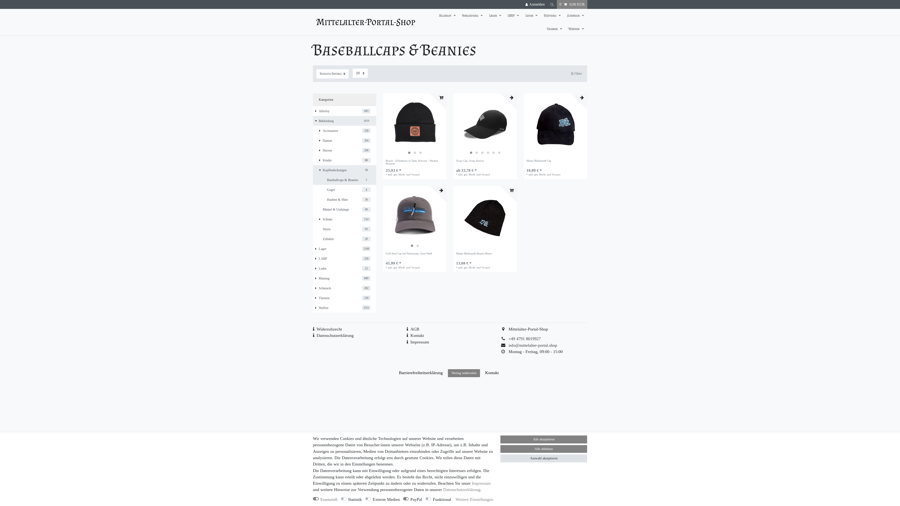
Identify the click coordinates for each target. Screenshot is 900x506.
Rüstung (550, 16)
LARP (511, 16)
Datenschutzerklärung (335, 335)
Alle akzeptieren (544, 439)
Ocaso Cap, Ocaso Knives (470, 160)
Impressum (419, 342)
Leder (529, 16)
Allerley (445, 16)
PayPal (416, 499)
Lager (493, 16)
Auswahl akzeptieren (544, 458)
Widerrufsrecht (329, 329)
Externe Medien (386, 499)
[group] (414, 125)
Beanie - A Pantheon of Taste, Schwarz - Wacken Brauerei (412, 162)
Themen (553, 29)
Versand (415, 174)
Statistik (355, 499)
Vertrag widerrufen (463, 373)
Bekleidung (470, 16)
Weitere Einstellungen (474, 499)
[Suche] (552, 4)
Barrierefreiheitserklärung (421, 372)
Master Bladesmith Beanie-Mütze (474, 253)
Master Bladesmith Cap (538, 160)
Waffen (574, 29)
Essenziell (329, 499)
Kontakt (417, 335)
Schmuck (573, 16)
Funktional (442, 499)
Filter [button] (578, 73)
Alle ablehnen (544, 449)
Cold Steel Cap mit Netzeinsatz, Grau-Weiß (409, 253)
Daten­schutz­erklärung (461, 489)
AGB (414, 329)
